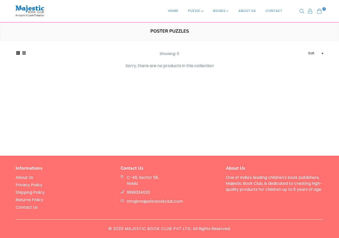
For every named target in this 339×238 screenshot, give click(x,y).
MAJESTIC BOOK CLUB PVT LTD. (158, 229)
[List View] (24, 53)
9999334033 (138, 192)
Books (219, 10)
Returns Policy (29, 200)
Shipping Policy (30, 192)
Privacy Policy (29, 185)
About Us (247, 10)
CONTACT (274, 10)
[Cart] (319, 11)
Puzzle (194, 10)
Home (173, 10)
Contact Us (27, 207)
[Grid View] (18, 53)
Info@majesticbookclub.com (155, 201)
